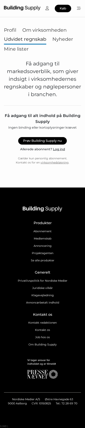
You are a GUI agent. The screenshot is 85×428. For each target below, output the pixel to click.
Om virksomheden (44, 30)
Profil (10, 30)
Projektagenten (42, 253)
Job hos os (42, 337)
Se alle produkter (42, 260)
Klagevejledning (42, 295)
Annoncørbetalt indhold (42, 302)
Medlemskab (42, 238)
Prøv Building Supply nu (42, 141)
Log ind (59, 149)
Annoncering (43, 246)
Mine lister (16, 49)
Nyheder (62, 39)
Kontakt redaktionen (42, 322)
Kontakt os (42, 330)
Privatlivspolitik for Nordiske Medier (42, 280)
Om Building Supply (42, 344)
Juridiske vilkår (42, 288)
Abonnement (42, 231)
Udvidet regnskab (25, 39)
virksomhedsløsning (55, 162)
